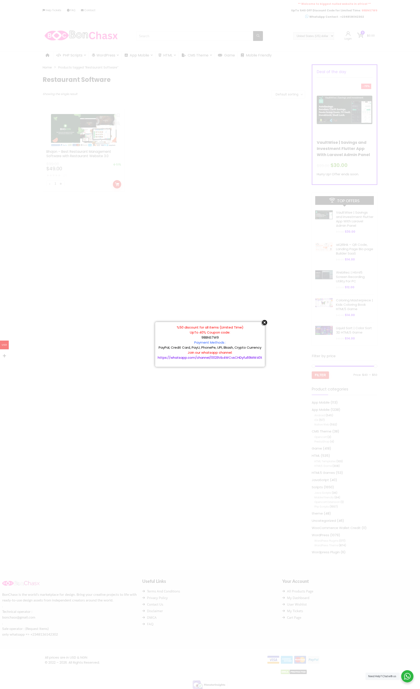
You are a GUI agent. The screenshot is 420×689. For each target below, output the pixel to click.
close (264, 322)
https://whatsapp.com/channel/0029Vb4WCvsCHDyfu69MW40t (210, 357)
